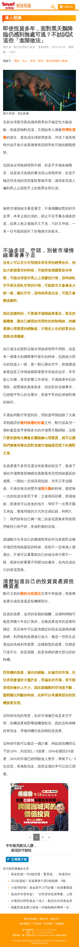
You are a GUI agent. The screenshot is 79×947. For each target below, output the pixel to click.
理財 (16, 60)
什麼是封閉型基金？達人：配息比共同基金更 (41, 900)
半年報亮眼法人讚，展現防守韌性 (21, 848)
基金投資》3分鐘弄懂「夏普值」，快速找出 (41, 874)
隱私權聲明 (24, 923)
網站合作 (55, 919)
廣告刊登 (44, 919)
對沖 (41, 60)
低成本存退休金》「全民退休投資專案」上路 (41, 894)
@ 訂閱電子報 (17, 859)
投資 (32, 60)
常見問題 (48, 923)
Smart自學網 (9, 6)
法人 (24, 60)
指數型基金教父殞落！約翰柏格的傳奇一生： (41, 907)
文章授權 (37, 923)
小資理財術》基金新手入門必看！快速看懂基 (41, 887)
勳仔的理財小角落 (57, 60)
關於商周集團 (30, 919)
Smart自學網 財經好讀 (24, 6)
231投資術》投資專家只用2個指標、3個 (38, 880)
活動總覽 (59, 923)
